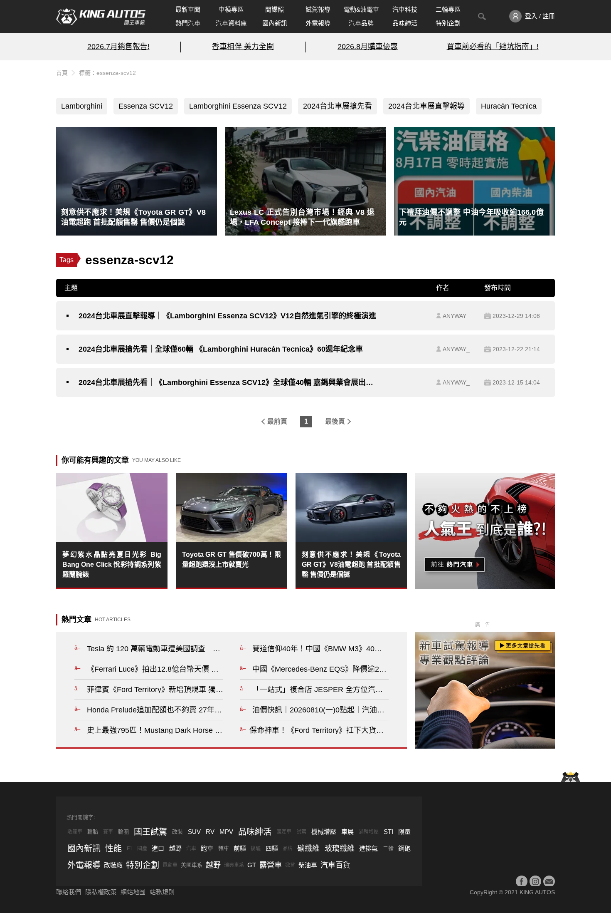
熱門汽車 (187, 23)
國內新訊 (274, 23)
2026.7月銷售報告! (118, 46)
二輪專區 (448, 9)
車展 (347, 831)
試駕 (301, 832)
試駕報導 (318, 9)
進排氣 (368, 848)
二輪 (388, 848)
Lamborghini (81, 106)
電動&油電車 (361, 9)
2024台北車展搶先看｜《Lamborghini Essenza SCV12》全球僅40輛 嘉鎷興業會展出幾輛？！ (229, 382)
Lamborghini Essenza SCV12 (238, 106)
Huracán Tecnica (509, 106)
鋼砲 (404, 848)
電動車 (170, 865)
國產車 (283, 832)
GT (251, 864)
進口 (158, 848)
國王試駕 (150, 831)
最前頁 (277, 421)
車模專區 (231, 9)
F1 (130, 848)
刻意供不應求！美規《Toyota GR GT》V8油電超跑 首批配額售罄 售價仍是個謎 (351, 564)
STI (388, 831)
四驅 (272, 848)
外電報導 (318, 23)
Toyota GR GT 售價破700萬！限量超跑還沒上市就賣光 (231, 559)
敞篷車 (74, 832)
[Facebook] (521, 881)
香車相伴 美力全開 (243, 46)
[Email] (549, 881)
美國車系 (191, 865)
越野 (175, 848)
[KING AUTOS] (100, 16)
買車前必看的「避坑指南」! (493, 46)
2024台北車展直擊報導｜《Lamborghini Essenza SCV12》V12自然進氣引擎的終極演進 (227, 316)
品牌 (288, 848)
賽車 (108, 832)
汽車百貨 (335, 865)
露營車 (270, 865)
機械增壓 (323, 831)
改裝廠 (113, 864)
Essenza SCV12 (145, 106)
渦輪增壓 (369, 832)
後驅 (256, 848)
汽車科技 (404, 9)
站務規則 (162, 892)
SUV (194, 831)
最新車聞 (187, 9)
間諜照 (274, 9)
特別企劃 (448, 23)
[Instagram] (535, 881)
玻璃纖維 (340, 848)
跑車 (207, 848)
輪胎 (92, 832)
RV (210, 831)
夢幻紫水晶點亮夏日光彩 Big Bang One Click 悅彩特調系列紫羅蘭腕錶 (111, 564)
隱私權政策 (100, 892)
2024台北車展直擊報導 (426, 106)
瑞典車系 (234, 865)
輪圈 (123, 832)
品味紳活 (404, 23)
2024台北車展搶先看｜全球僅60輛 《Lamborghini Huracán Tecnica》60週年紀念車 (221, 349)
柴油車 (307, 864)
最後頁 (335, 421)
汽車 (191, 848)
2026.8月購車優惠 (368, 46)
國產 (142, 848)
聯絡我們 (68, 892)
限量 (404, 831)
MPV (226, 831)
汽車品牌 (361, 23)
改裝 (177, 832)
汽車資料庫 (231, 23)
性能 (113, 848)
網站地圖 (133, 892)
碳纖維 (308, 848)
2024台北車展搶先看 (337, 106)
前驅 (240, 848)
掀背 (290, 865)
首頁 (62, 72)
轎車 (223, 848)
